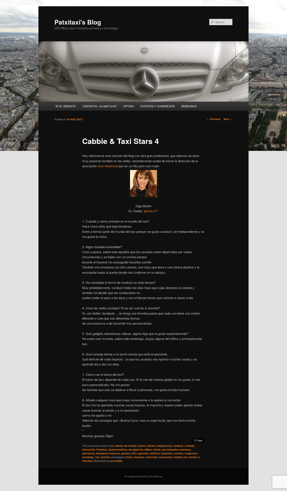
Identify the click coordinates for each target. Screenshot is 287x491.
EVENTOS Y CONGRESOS (158, 106)
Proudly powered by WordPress (143, 476)
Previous (214, 119)
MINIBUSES (189, 106)
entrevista (152, 457)
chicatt (151, 446)
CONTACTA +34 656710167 (100, 106)
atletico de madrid (126, 446)
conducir (178, 446)
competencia (164, 446)
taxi (97, 457)
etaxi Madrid (106, 166)
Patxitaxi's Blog (77, 21)
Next (228, 119)
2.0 (112, 446)
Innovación (88, 449)
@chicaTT (151, 211)
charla (141, 446)
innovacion (165, 457)
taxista (193, 457)
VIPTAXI (128, 106)
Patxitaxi (87, 461)
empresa (139, 457)
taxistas (106, 457)
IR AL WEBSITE (65, 106)
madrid (177, 457)
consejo (189, 446)
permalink (116, 461)
